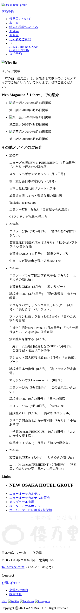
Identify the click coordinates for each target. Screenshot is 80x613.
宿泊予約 (8, 11)
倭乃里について (20, 18)
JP (10, 46)
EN (15, 46)
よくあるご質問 (20, 39)
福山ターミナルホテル (24, 506)
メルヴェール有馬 (21, 501)
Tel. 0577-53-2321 (13, 567)
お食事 (14, 31)
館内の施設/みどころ (23, 27)
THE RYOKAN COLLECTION (23, 48)
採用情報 (15, 594)
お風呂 (14, 35)
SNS (4, 601)
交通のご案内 (18, 590)
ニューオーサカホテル (24, 493)
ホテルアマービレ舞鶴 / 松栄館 (30, 510)
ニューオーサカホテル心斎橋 (29, 497)
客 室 (14, 23)
